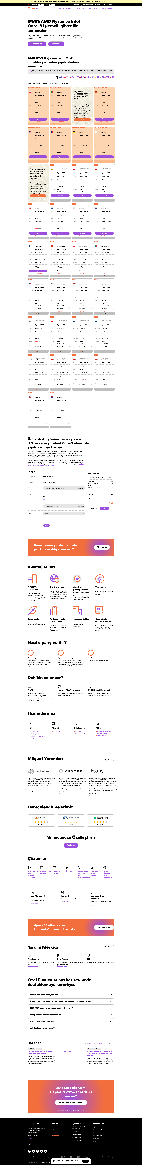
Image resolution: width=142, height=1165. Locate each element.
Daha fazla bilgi (35, 903)
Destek (76, 4)
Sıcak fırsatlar (55, 1135)
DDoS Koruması (57, 731)
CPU (29, 487)
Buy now (38, 119)
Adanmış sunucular (57, 1127)
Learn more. (72, 1162)
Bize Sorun (102, 547)
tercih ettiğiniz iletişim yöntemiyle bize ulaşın (71, 1110)
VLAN (32, 738)
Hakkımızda (98, 1124)
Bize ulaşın (94, 906)
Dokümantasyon (88, 4)
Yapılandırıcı (37, 44)
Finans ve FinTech (77, 1134)
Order (82, 119)
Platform (30, 520)
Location (31, 482)
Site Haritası (31, 1141)
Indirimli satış (55, 1132)
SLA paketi (78, 731)
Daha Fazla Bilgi (104, 927)
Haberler (90, 1043)
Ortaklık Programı (98, 1132)
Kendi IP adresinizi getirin (38, 736)
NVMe (29, 513)
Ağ (94, 1127)
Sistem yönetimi (80, 734)
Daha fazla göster (62, 966)
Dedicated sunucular (39, 13)
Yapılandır (71, 845)
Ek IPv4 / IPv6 (35, 734)
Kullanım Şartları (45, 1162)
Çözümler (76, 1124)
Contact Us (93, 508)
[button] (105, 759)
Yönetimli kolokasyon (78, 1140)
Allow (85, 1161)
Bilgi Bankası (31, 1144)
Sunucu (55, 1124)
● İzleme (55, 734)
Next (104, 508)
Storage (30, 506)
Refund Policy (35, 72)
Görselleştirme (76, 1137)
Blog (94, 1141)
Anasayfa (30, 13)
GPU (53, 1130)
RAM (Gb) (30, 494)
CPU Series (32, 476)
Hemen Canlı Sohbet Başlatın (71, 1102)
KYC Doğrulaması (98, 1135)
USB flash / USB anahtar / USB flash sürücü (104, 732)
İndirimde (56, 44)
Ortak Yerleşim (101, 735)
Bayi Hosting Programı (99, 1130)
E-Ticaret (75, 1131)
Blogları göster (98, 1043)
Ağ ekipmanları (35, 731)
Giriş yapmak (109, 4)
